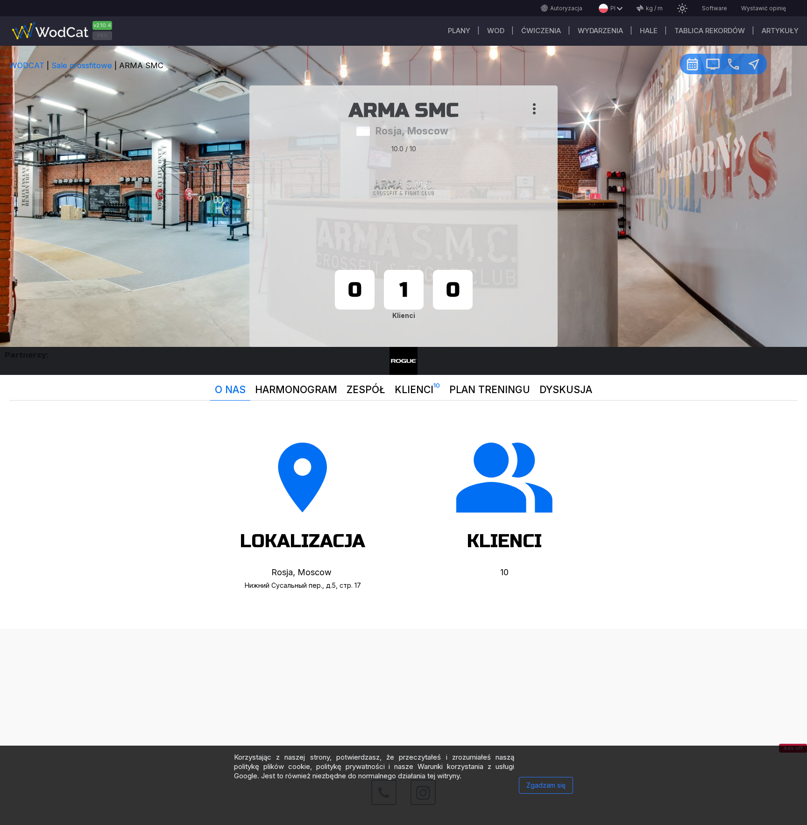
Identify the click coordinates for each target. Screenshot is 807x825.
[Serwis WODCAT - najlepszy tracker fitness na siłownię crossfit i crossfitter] (65, 31)
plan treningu (489, 389)
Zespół (366, 389)
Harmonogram (296, 389)
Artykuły (780, 30)
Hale (649, 30)
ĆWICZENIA (541, 30)
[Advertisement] (403, 694)
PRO (102, 35)
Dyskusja (565, 389)
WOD (495, 30)
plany (459, 30)
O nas (230, 389)
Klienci (417, 388)
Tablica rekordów (709, 30)
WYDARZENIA (600, 30)
